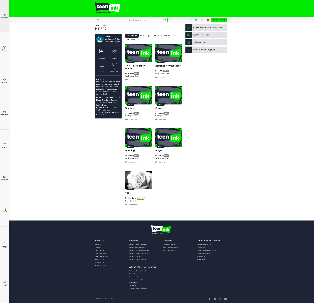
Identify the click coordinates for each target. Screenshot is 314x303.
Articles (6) (145, 36)
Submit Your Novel (135, 274)
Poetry (4, 50)
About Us (98, 245)
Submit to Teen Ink (201, 35)
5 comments (132, 120)
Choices (159, 108)
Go (164, 20)
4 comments (132, 205)
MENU (100, 20)
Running (130, 150)
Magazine (4, 17)
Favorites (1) (170, 36)
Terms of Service (100, 265)
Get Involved (133, 286)
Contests (4, 212)
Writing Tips (133, 283)
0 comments (162, 77)
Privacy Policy (99, 262)
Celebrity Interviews (101, 256)
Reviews (4, 147)
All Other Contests (169, 250)
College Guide (4, 285)
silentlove (132, 198)
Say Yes (129, 108)
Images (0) (157, 36)
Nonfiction (4, 115)
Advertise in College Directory (139, 250)
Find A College (199, 42)
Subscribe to (207, 27)
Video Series (201, 256)
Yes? (128, 193)
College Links (201, 247)
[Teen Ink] (110, 8)
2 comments (132, 80)
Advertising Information (137, 247)
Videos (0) (131, 39)
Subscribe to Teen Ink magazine (139, 288)
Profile (106, 26)
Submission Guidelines (136, 277)
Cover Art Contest (169, 245)
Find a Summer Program (204, 49)
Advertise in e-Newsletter (137, 259)
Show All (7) (131, 36)
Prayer (159, 150)
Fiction (4, 82)
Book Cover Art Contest (170, 247)
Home (97, 26)
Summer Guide (4, 247)
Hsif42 (130, 73)
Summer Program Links (204, 245)
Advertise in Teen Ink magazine (139, 245)
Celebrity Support (100, 253)
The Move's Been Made (135, 67)
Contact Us (98, 247)
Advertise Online (134, 256)
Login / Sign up (218, 20)
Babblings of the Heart (168, 65)
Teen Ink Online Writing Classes (207, 250)
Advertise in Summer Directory (139, 253)
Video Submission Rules (137, 280)
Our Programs (100, 250)
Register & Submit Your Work (138, 271)
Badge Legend (201, 259)
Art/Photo (4, 179)
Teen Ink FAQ (99, 259)
